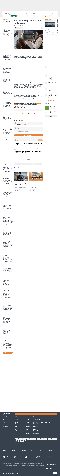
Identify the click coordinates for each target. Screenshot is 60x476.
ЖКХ (16, 433)
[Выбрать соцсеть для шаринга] (42, 28)
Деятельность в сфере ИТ (49, 468)
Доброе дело (17, 430)
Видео (16, 423)
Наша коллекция (36, 425)
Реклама (4, 422)
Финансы (27, 430)
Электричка (36, 110)
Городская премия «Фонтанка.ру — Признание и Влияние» (42, 422)
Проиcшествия (28, 423)
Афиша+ (16, 419)
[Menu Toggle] (3, 14)
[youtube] (23, 441)
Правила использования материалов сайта (51, 464)
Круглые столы (35, 432)
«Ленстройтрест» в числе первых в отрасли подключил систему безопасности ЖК (35, 183)
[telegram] (18, 441)
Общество (27, 419)
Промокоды (51, 100)
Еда (16, 432)
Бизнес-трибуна (17, 422)
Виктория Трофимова (21, 106)
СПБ (6, 19)
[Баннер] (14, 16)
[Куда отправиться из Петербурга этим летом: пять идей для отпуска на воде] (50, 23)
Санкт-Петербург (42, 110)
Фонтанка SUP (28, 433)
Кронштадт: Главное (36, 430)
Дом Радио (35, 429)
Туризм (27, 429)
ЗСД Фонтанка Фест (36, 419)
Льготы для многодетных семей (22, 110)
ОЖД (15, 110)
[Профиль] (57, 14)
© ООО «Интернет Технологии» (25, 472)
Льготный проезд (31, 110)
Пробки (30, 13)
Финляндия (27, 432)
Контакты (4, 419)
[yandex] (25, 441)
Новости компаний (19, 170)
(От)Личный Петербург (36, 423)
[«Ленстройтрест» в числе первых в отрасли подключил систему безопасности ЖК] (36, 176)
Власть (16, 426)
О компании (5, 425)
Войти (17, 140)
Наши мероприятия (6, 423)
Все (4, 19)
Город (16, 429)
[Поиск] (52, 14)
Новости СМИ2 (17, 167)
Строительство (28, 426)
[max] (16, 441)
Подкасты (27, 422)
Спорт (27, 425)
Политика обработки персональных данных (51, 463)
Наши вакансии (5, 426)
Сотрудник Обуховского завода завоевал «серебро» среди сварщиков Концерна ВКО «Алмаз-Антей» (21, 183)
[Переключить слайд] (57, 23)
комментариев (19, 27)
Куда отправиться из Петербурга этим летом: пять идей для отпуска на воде (49, 29)
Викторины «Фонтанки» (19, 425)
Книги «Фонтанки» (36, 426)
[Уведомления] (54, 14)
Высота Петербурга (36, 433)
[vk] (21, 441)
